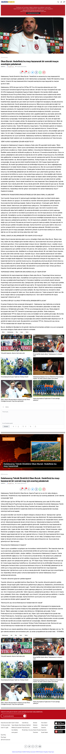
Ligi (11, 635)
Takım (27, 332)
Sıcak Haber (44, 732)
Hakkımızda (15, 752)
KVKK (37, 752)
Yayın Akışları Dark (17, 725)
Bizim (3, 332)
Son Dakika (15, 730)
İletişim (20, 752)
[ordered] (23, 426)
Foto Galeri (44, 722)
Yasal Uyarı (51, 752)
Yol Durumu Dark (5, 725)
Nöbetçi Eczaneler (17, 727)
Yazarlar (43, 727)
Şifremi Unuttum (5, 739)
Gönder (6, 426)
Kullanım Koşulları (43, 752)
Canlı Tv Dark (15, 722)
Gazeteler (44, 730)
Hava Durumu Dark (6, 722)
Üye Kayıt (3, 737)
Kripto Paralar (37, 730)
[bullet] (25, 426)
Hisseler (35, 727)
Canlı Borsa (25, 722)
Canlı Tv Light (4, 727)
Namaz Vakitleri (26, 725)
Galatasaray (10, 332)
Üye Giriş (3, 735)
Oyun (21, 332)
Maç (17, 332)
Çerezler (33, 752)
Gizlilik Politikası (27, 752)
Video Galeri (44, 725)
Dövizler (35, 725)
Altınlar (35, 722)
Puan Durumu (25, 727)
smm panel (15, 732)
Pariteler (35, 732)
